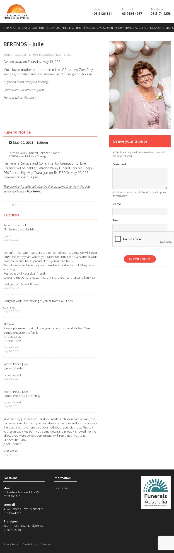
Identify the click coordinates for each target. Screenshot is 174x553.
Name (116, 204)
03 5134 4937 (132, 13)
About (139, 28)
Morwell (127, 9)
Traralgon (157, 9)
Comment (119, 164)
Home (4, 28)
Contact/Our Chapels (159, 28)
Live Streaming (107, 28)
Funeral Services (49, 28)
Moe (97, 9)
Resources (61, 488)
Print (13, 205)
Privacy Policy (10, 544)
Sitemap (46, 544)
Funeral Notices (85, 28)
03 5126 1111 (104, 13)
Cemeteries (126, 28)
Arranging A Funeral (23, 28)
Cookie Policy (30, 544)
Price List (67, 28)
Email (116, 220)
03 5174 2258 (161, 13)
